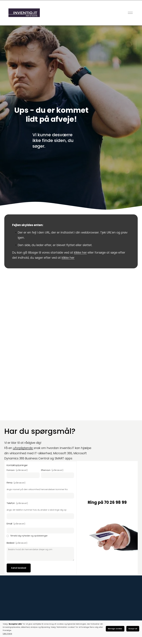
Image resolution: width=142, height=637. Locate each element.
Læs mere (7, 633)
